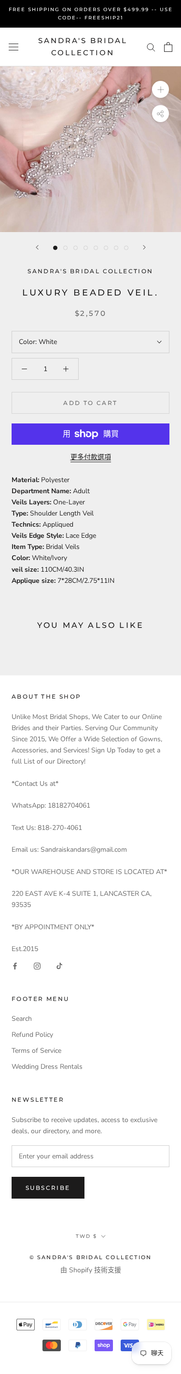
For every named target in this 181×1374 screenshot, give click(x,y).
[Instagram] (37, 965)
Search (22, 1018)
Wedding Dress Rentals (47, 1066)
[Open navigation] (13, 46)
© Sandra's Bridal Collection (90, 1257)
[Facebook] (15, 965)
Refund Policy (32, 1034)
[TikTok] (59, 965)
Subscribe (48, 1187)
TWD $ (86, 1236)
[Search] (151, 47)
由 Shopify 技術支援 (90, 1270)
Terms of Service (36, 1050)
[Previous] (37, 247)
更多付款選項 (90, 457)
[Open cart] (168, 47)
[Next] (144, 247)
